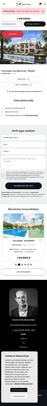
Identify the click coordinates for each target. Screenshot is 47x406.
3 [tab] (22, 265)
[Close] (43, 11)
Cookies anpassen (19, 396)
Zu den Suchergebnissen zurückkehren (25, 91)
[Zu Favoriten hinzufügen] (40, 240)
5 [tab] (28, 265)
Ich (23, 343)
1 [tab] (16, 265)
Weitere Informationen (24, 384)
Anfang (24, 339)
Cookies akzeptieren (19, 390)
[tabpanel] (23, 236)
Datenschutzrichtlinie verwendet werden (19, 175)
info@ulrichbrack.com (23, 325)
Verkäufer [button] (24, 347)
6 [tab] (31, 265)
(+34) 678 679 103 (23, 330)
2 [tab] (19, 264)
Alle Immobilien (23, 272)
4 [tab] (25, 265)
